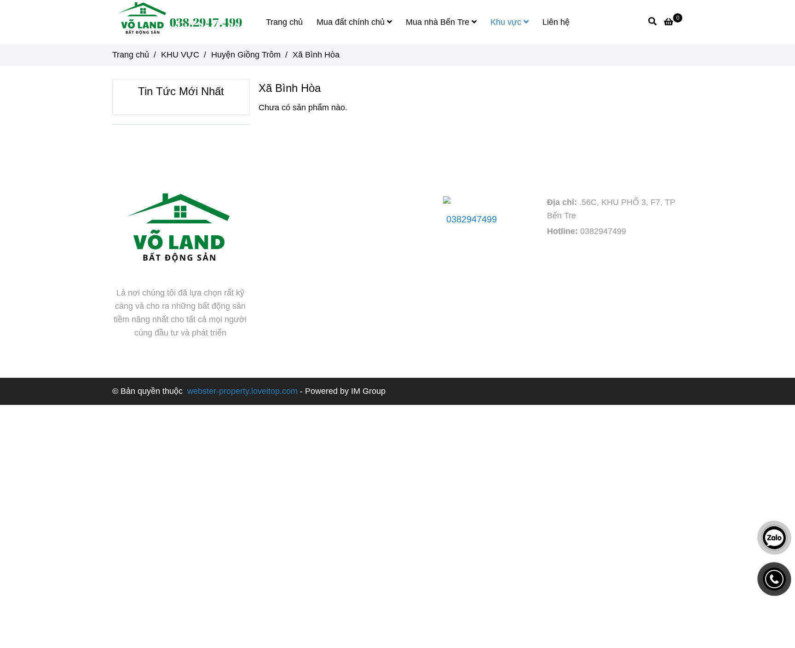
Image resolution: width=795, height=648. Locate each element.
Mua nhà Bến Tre (439, 22)
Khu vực (507, 22)
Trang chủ (284, 22)
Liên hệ (556, 22)
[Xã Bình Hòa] (178, 22)
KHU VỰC (180, 54)
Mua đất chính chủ (352, 22)
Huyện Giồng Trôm (246, 54)
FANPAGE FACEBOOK (315, 166)
